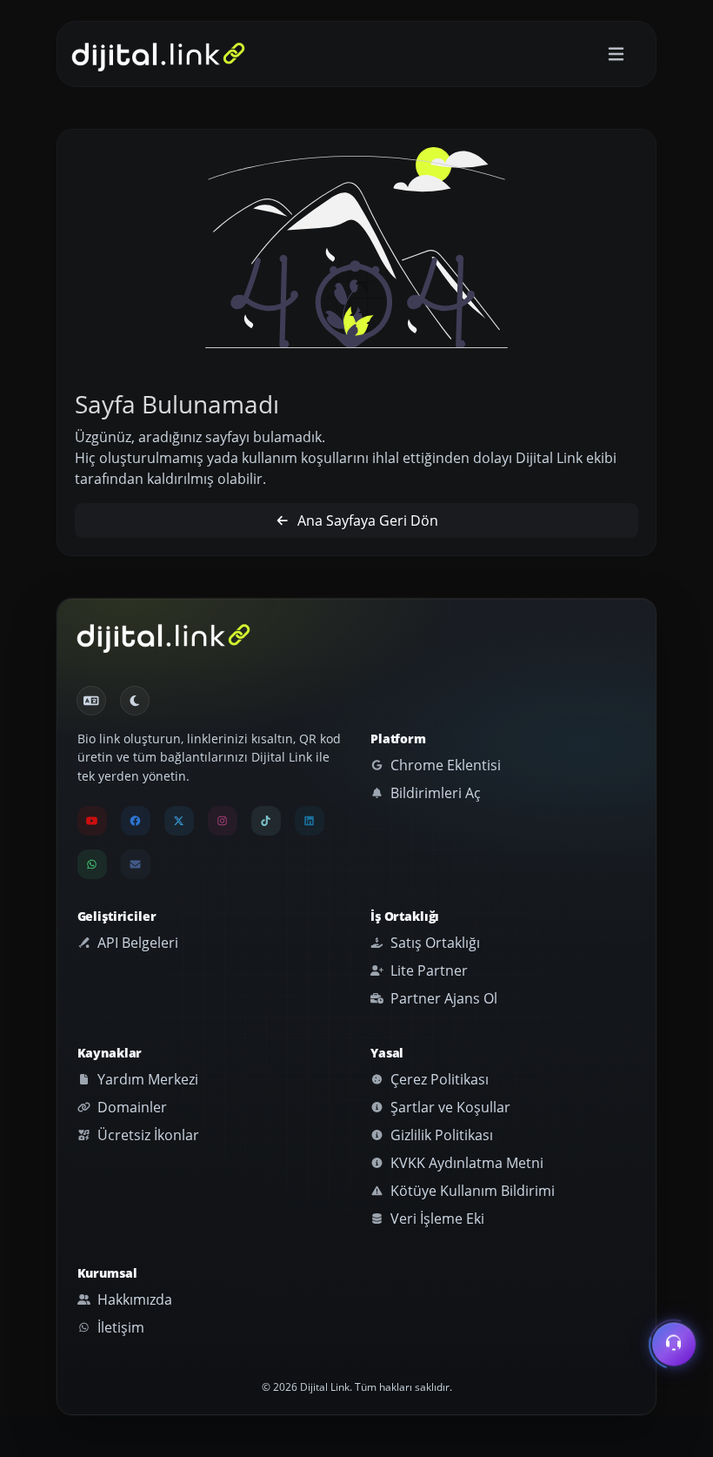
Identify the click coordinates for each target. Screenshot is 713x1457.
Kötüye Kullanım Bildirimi (471, 1190)
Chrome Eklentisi (444, 765)
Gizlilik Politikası (440, 1135)
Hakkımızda (133, 1299)
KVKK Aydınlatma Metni (465, 1162)
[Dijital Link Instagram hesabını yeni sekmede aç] (222, 821)
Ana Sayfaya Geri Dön (366, 520)
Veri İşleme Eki (435, 1218)
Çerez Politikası (438, 1079)
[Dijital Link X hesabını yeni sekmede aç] (179, 821)
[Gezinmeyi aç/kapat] (616, 54)
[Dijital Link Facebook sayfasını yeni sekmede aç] (135, 821)
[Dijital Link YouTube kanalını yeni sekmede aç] (92, 821)
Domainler (130, 1107)
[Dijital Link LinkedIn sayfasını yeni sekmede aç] (309, 821)
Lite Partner (427, 970)
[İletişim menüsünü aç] (674, 1348)
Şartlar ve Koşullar (448, 1107)
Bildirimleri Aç (434, 792)
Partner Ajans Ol (442, 998)
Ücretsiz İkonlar (146, 1135)
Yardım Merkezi (146, 1079)
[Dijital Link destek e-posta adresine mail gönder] (135, 864)
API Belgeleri (136, 942)
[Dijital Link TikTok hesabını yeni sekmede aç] (266, 821)
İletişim (119, 1327)
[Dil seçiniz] (91, 700)
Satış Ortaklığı (433, 942)
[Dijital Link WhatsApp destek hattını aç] (92, 864)
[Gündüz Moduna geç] (135, 700)
